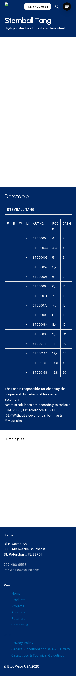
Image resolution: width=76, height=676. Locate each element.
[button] (67, 6)
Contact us (19, 625)
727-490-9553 (15, 565)
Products (18, 600)
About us (18, 612)
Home (15, 593)
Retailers (18, 619)
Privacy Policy (22, 643)
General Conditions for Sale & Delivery (40, 649)
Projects (17, 606)
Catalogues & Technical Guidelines (37, 655)
